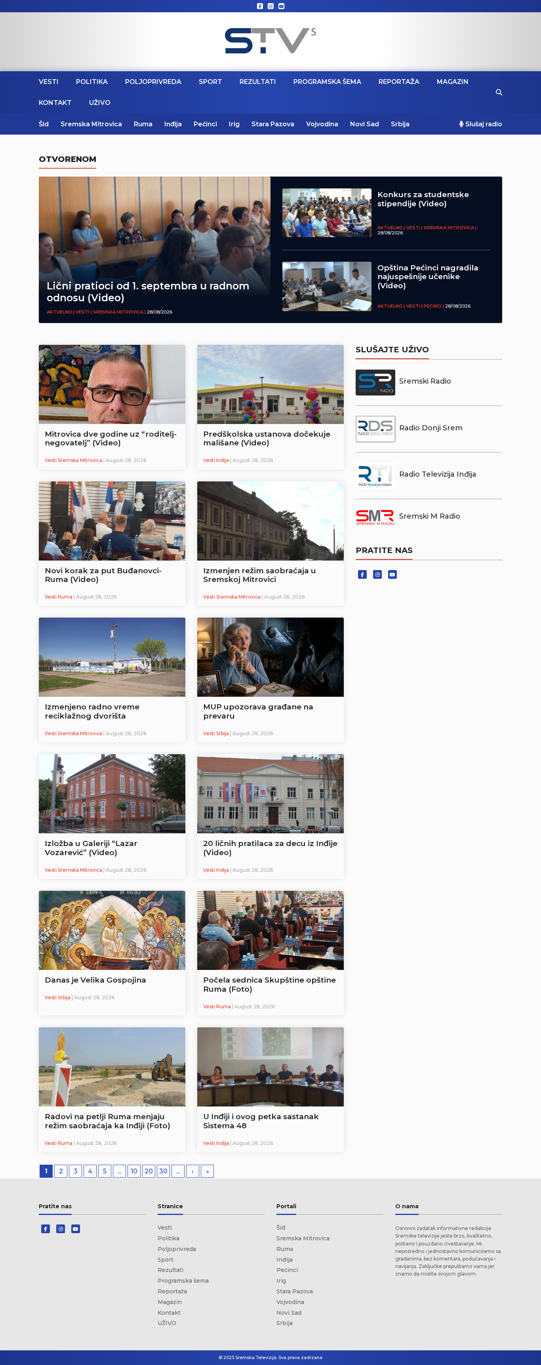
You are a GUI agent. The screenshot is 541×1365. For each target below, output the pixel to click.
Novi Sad (364, 124)
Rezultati (258, 82)
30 (163, 1171)
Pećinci (205, 124)
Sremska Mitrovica (91, 124)
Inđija (173, 124)
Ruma (143, 124)
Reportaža (399, 82)
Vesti (49, 82)
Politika (92, 82)
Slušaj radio (483, 124)
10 (134, 1171)
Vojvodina (322, 124)
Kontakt (55, 102)
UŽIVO (99, 102)
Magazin (453, 82)
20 (149, 1171)
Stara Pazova (272, 124)
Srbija (400, 124)
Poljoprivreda (153, 82)
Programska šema (327, 82)
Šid (44, 124)
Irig (234, 124)
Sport (210, 82)
